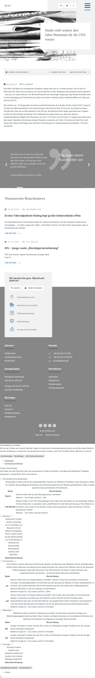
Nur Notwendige (6, 453)
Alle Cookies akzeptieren (35, 453)
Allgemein (27, 84)
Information (33, 206)
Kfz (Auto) (32, 239)
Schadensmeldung (12, 410)
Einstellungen (19, 453)
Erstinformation (55, 381)
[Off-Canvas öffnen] (87, 5)
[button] (88, 163)
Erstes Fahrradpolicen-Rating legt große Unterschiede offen (43, 212)
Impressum (53, 374)
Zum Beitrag (12, 230)
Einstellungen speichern (9, 665)
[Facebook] (40, 422)
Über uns (8, 402)
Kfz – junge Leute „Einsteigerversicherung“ (32, 245)
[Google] (54, 422)
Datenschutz (54, 377)
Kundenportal (10, 413)
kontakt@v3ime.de (60, 358)
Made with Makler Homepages (47, 432)
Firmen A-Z (9, 406)
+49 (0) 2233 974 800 (62, 350)
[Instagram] (50, 422)
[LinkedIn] (45, 422)
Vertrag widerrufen (56, 385)
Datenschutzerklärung (14, 460)
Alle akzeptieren (25, 665)
